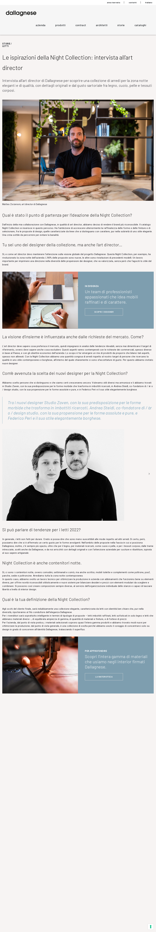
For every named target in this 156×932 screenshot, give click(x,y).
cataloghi (140, 25)
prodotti (60, 25)
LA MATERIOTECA (104, 677)
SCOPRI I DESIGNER (104, 312)
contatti (133, 2)
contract (80, 25)
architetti (102, 25)
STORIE (6, 43)
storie (121, 25)
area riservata (113, 2)
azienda (41, 25)
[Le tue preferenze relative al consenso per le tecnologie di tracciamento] (151, 927)
